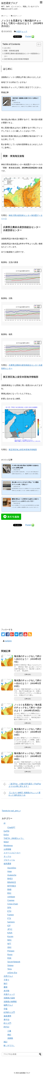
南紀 (9, 1035)
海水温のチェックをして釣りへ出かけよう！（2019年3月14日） (28, 732)
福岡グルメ (8, 1005)
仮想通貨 (7, 864)
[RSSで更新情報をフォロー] (30, 634)
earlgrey (8, 641)
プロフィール (9, 860)
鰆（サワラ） (9, 1046)
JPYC (9, 929)
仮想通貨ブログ (9, 3)
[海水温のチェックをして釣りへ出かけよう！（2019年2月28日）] (7, 758)
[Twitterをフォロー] (3, 634)
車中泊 (6, 1020)
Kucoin (10, 937)
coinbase (11, 897)
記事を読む (28, 674)
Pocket (28, 36)
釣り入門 (7, 1023)
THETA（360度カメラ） (14, 838)
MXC (9, 940)
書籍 (5, 987)
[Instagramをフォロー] (21, 634)
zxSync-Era (12, 973)
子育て (6, 980)
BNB (9, 890)
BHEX (10, 879)
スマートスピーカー (12, 853)
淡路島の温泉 (9, 998)
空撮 (5, 1009)
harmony (11, 922)
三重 (9, 1031)
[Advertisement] (22, 560)
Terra (9, 969)
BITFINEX (11, 886)
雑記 (5, 1042)
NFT (9, 944)
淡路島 (10, 1038)
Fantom (10, 915)
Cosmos (10, 900)
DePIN (6, 831)
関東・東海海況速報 (11, 51)
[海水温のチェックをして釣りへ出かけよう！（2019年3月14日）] (7, 733)
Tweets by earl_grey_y (11, 811)
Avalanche (11, 875)
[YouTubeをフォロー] (25, 634)
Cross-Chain (12, 904)
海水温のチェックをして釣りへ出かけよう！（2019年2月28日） (28, 756)
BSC (9, 893)
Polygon (10, 951)
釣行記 (6, 1027)
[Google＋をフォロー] (12, 634)
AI (4, 823)
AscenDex (11, 868)
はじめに (7, 48)
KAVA (9, 933)
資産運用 (7, 1016)
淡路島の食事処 (10, 1002)
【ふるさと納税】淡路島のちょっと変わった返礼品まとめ (24, 794)
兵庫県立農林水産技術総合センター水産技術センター (22, 55)
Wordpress (8, 846)
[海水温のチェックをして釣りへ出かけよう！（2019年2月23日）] (7, 685)
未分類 (6, 991)
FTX (9, 918)
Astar (9, 871)
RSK (9, 958)
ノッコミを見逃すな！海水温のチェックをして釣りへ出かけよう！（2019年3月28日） (28, 708)
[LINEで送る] (33, 36)
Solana (10, 965)
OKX (9, 947)
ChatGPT (11, 827)
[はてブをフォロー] (16, 634)
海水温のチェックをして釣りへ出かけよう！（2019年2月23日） (28, 683)
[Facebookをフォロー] (8, 634)
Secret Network (13, 962)
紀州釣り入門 (9, 1012)
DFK (9, 908)
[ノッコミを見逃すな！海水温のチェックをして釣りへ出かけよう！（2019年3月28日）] (7, 709)
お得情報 (7, 849)
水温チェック (21, 31)
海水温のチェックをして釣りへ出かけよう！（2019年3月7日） (28, 659)
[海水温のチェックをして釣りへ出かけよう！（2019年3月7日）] (7, 661)
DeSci (6, 835)
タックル (7, 856)
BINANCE (11, 882)
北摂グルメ (8, 976)
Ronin (9, 955)
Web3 (6, 842)
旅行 (5, 984)
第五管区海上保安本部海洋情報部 (16, 59)
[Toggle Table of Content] (37, 44)
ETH (9, 911)
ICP (9, 926)
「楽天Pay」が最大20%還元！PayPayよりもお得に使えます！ (25, 785)
